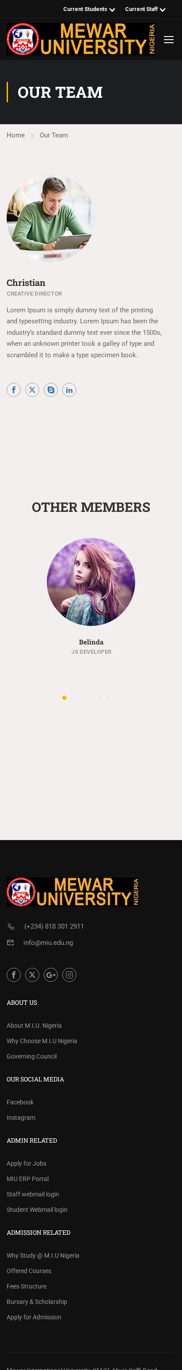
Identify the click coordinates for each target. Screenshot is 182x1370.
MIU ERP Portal (28, 1178)
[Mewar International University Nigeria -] (81, 39)
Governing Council (32, 1056)
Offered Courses (29, 1270)
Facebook (20, 1102)
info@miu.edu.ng (48, 943)
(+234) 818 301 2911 (54, 926)
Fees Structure (26, 1286)
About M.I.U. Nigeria (34, 1025)
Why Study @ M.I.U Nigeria (43, 1255)
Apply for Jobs (26, 1163)
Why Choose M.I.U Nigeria (42, 1040)
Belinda (91, 641)
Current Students (85, 9)
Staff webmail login (33, 1194)
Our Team (54, 135)
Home (16, 135)
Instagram (21, 1117)
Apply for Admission (34, 1317)
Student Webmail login (37, 1209)
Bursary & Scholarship (37, 1301)
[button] (64, 698)
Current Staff (141, 9)
